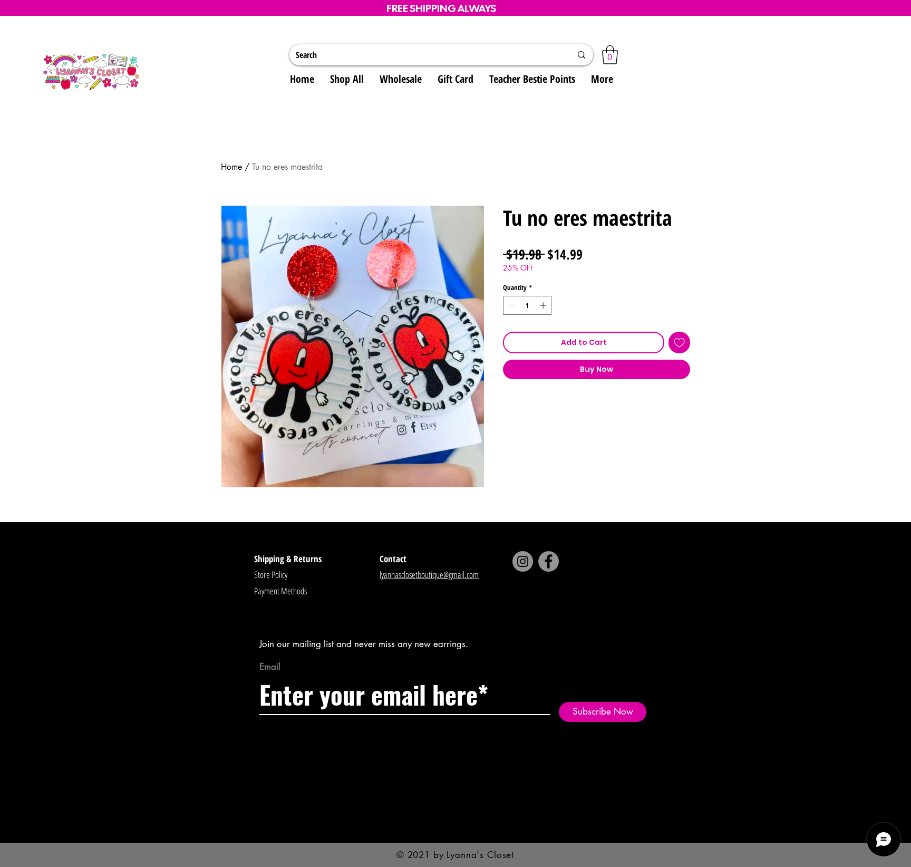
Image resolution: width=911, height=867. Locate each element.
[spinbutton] (527, 305)
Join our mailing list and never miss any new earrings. (363, 644)
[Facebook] (548, 561)
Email (269, 666)
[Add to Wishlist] (679, 342)
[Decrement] (511, 305)
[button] (610, 54)
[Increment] (544, 305)
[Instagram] (522, 561)
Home (231, 166)
